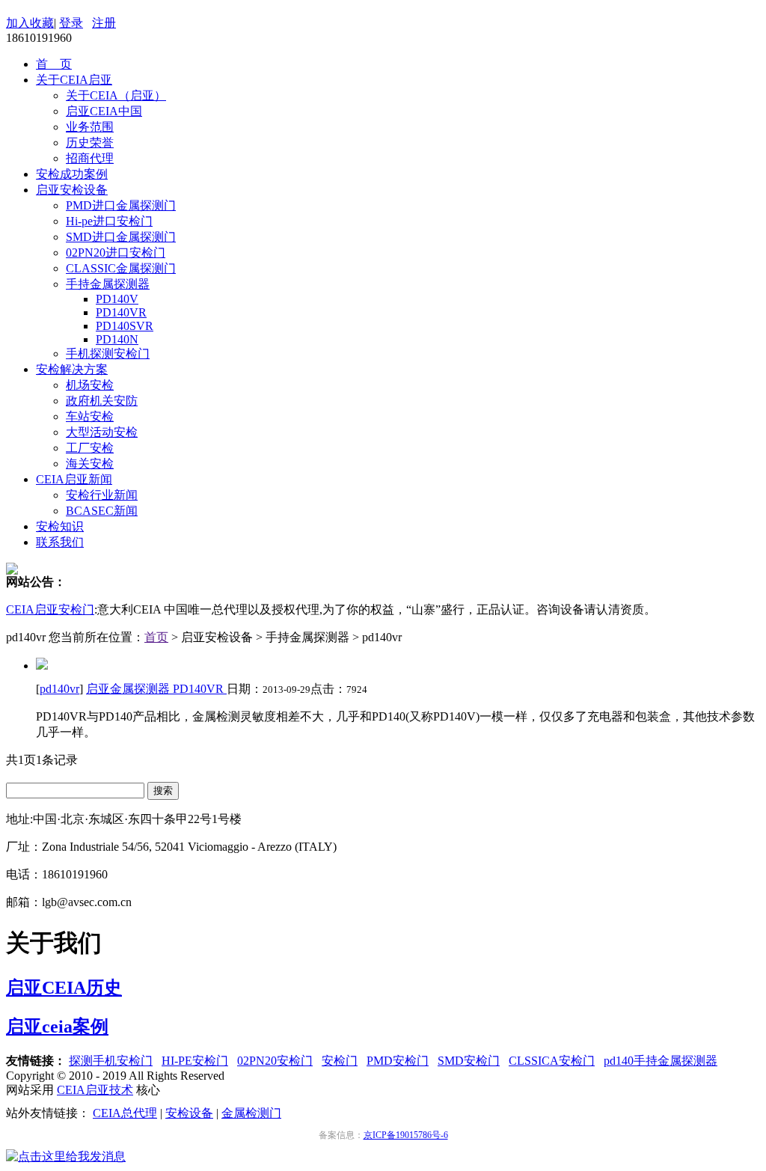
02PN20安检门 (275, 1060)
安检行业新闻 (102, 495)
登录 (71, 22)
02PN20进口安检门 (115, 252)
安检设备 (189, 1113)
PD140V (117, 299)
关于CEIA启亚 (74, 79)
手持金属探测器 (108, 284)
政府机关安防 (102, 400)
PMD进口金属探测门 (121, 205)
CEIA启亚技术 (95, 1089)
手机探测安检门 (108, 353)
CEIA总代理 (125, 1113)
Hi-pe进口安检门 (109, 221)
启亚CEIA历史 (64, 987)
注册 (104, 22)
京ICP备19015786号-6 (406, 1135)
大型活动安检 (102, 432)
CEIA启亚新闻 (74, 479)
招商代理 (90, 158)
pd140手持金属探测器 (660, 1060)
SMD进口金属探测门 (121, 236)
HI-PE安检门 (195, 1060)
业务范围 (90, 126)
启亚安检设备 (72, 189)
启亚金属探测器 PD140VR (156, 688)
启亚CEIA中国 (104, 111)
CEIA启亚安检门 (50, 609)
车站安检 (90, 416)
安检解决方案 (72, 369)
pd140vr (59, 688)
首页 (156, 637)
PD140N (117, 339)
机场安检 (90, 385)
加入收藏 (30, 22)
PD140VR (121, 312)
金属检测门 (251, 1113)
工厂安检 (90, 447)
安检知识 (60, 526)
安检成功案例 (72, 174)
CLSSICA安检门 (552, 1060)
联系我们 (60, 542)
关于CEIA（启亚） (116, 95)
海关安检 (90, 463)
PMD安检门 (398, 1060)
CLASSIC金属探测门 (121, 268)
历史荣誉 (90, 142)
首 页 (54, 64)
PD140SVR (124, 325)
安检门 (340, 1060)
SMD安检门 (469, 1060)
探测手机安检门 (111, 1060)
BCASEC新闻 (102, 510)
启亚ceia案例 (57, 1026)
